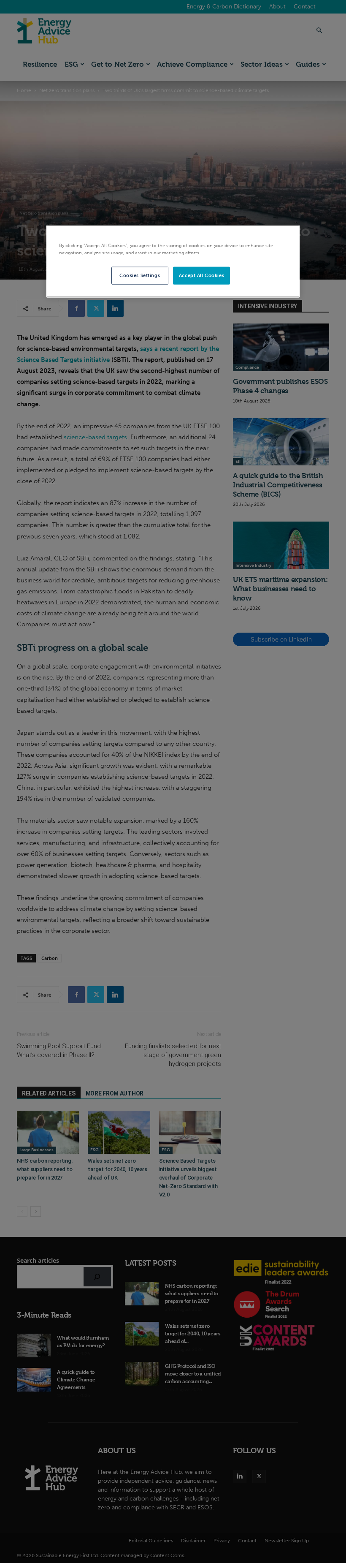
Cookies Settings (139, 275)
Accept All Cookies (201, 275)
